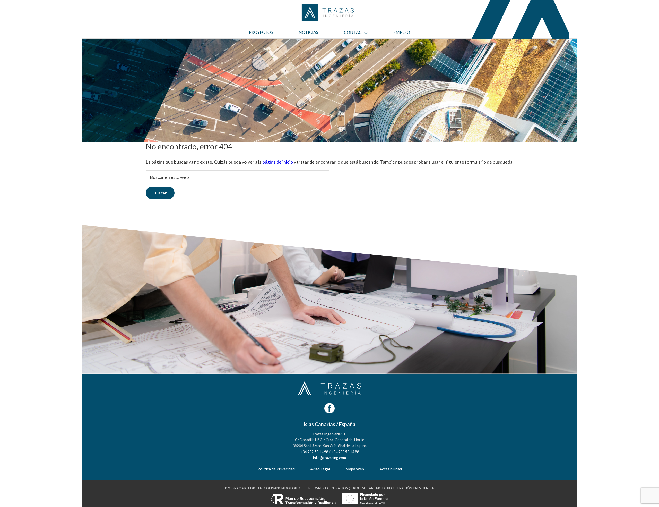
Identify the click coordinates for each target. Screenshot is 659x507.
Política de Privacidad (276, 469)
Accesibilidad (390, 469)
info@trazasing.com (329, 457)
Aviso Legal (320, 469)
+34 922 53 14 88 (345, 452)
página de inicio (277, 162)
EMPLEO (401, 32)
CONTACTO (356, 32)
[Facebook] (329, 408)
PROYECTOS (261, 32)
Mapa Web (354, 469)
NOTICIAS (308, 32)
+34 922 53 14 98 (314, 452)
